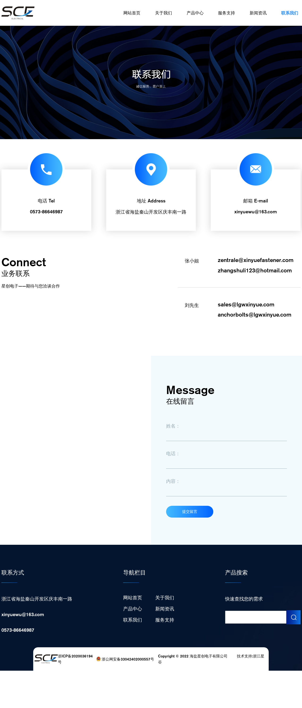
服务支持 (226, 12)
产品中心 (195, 12)
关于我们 (163, 12)
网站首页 (131, 12)
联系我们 (289, 12)
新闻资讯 (258, 12)
